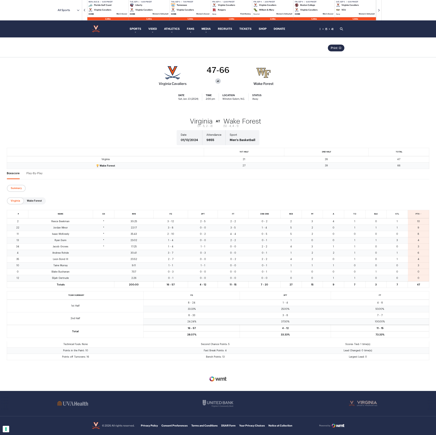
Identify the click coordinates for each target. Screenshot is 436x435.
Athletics (172, 28)
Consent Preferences (174, 425)
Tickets (245, 28)
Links (108, 18)
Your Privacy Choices (252, 425)
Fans (190, 28)
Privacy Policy (149, 425)
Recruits (225, 28)
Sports (135, 28)
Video (152, 28)
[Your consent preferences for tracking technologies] (6, 429)
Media (206, 28)
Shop (263, 28)
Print (334, 48)
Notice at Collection (280, 425)
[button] (84, 10)
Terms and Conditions (204, 425)
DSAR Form (228, 425)
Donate (279, 28)
